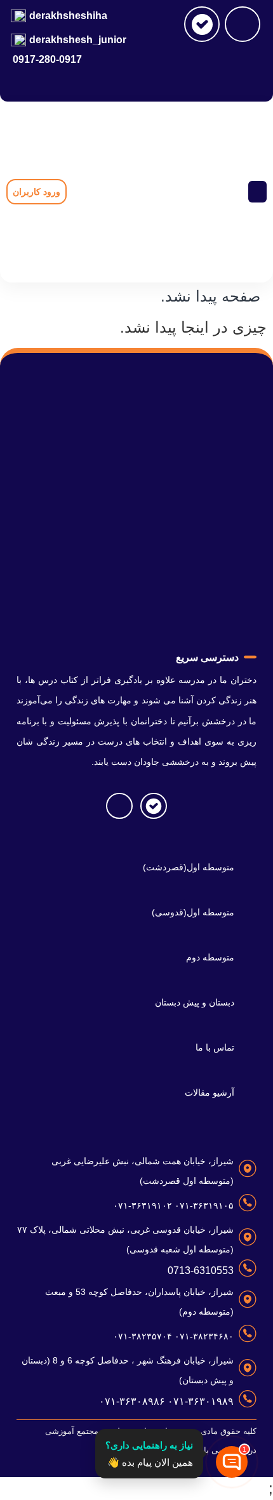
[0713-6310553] (247, 1268)
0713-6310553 (201, 1270)
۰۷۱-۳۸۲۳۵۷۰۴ (142, 1336)
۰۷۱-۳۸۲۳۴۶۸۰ (203, 1336)
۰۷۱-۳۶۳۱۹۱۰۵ (203, 1205)
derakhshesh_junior (77, 39)
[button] (257, 192)
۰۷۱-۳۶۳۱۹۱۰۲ (142, 1205)
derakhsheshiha (68, 15)
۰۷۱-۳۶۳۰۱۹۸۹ (199, 1401)
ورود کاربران (36, 192)
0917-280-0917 (47, 59)
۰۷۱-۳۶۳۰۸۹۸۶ (132, 1401)
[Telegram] (242, 24)
